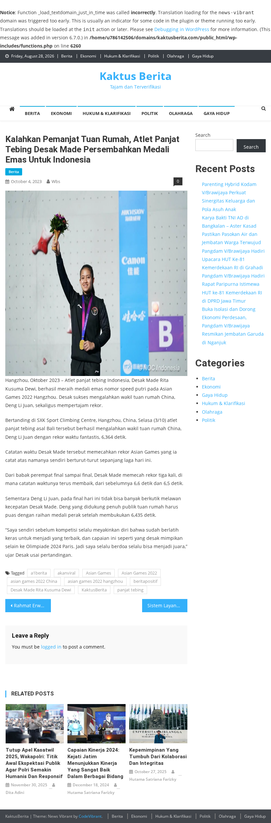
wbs (56, 181)
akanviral (66, 573)
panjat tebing (130, 590)
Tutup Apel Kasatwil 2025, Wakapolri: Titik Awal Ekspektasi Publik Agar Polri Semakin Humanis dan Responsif (34, 763)
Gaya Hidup (202, 56)
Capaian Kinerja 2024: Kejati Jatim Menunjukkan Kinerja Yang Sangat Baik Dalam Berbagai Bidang (95, 763)
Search (203, 135)
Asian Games (98, 573)
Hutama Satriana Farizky (90, 792)
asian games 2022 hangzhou (95, 581)
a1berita (39, 573)
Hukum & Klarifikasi (122, 56)
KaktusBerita (94, 590)
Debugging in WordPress (181, 29)
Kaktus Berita (135, 76)
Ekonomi (88, 56)
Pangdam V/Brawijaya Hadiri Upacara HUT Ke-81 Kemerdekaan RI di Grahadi (233, 259)
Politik (153, 56)
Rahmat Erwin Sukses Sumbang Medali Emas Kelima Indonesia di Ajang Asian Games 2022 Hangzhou (32, 605)
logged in (51, 647)
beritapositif (145, 581)
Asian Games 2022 (139, 573)
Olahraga (175, 56)
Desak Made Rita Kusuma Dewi (41, 590)
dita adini (15, 792)
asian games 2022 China (34, 581)
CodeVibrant (90, 816)
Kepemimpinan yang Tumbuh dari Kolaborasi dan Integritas (158, 756)
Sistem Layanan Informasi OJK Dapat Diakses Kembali (167, 605)
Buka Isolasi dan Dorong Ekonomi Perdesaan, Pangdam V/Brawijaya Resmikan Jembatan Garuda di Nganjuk (233, 326)
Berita (66, 56)
